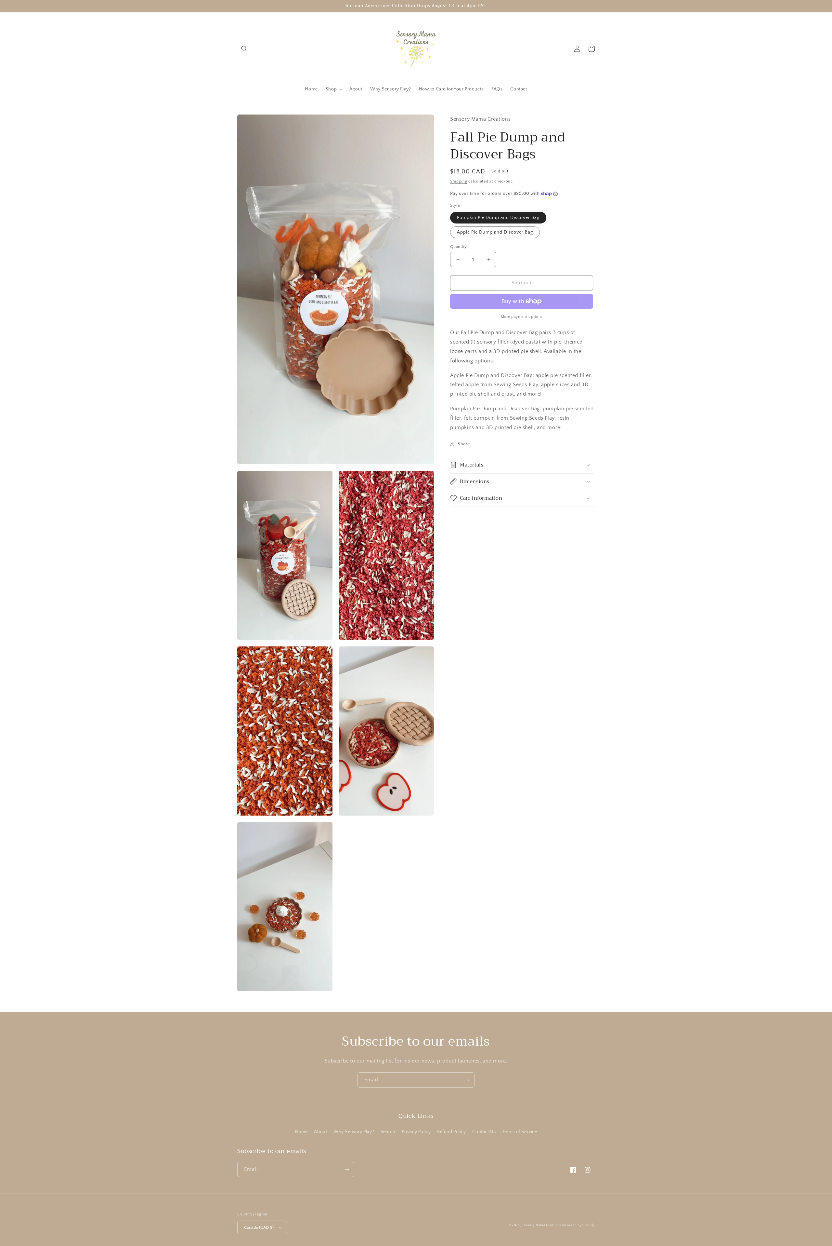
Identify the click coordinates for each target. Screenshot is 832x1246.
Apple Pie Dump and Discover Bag (495, 232)
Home (301, 1131)
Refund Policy (451, 1131)
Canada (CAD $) (259, 1227)
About (320, 1131)
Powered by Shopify (578, 1225)
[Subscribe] (467, 1080)
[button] (244, 49)
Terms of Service (519, 1131)
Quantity (458, 246)
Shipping (458, 181)
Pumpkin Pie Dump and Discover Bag (498, 217)
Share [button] (464, 444)
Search (388, 1131)
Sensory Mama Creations (541, 1225)
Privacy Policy (416, 1131)
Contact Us (484, 1131)
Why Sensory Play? (353, 1131)
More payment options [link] (522, 317)
